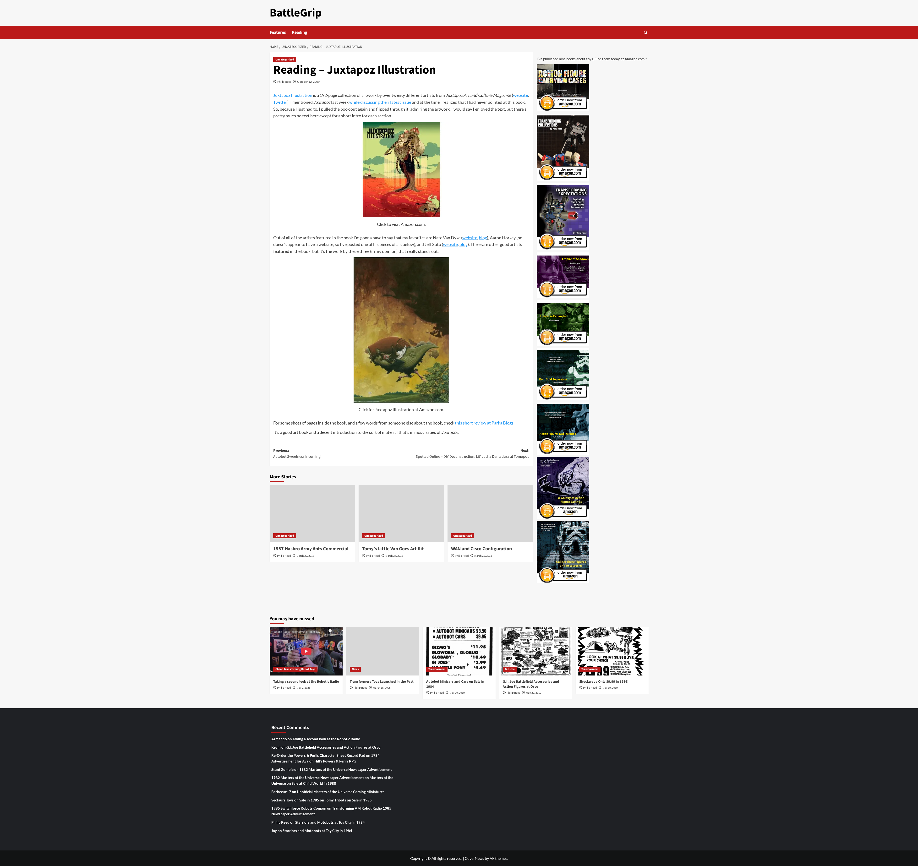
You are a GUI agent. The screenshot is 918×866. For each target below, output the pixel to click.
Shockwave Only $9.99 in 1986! (603, 681)
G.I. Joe (510, 669)
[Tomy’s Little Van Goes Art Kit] (401, 513)
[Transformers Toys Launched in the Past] (382, 651)
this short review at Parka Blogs (484, 422)
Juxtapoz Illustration (292, 95)
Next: (473, 453)
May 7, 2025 (303, 688)
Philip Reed (284, 81)
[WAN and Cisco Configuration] (490, 513)
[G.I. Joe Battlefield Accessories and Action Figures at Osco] (535, 651)
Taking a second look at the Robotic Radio (306, 681)
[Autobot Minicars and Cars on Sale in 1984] (459, 651)
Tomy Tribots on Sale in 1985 (348, 800)
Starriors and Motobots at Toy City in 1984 (330, 822)
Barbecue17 (281, 792)
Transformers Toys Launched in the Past (382, 681)
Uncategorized (284, 60)
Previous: (297, 453)
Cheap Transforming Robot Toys (295, 669)
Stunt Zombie (282, 769)
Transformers (436, 669)
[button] (646, 32)
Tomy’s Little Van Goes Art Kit (393, 548)
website (520, 95)
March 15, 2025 (382, 688)
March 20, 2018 (483, 556)
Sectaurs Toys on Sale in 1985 (295, 800)
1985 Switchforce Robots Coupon (298, 808)
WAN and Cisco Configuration (481, 548)
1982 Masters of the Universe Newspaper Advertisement (345, 769)
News (355, 669)
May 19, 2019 (610, 688)
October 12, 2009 (308, 81)
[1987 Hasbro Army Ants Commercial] (312, 513)
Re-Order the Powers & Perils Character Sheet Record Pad (318, 755)
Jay (274, 830)
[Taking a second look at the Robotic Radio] (306, 651)
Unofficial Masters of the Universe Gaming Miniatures (340, 792)
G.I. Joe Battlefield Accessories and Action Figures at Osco (531, 684)
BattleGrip (296, 13)
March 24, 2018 (394, 556)
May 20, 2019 (457, 693)
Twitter (280, 102)
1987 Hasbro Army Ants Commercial (311, 548)
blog (483, 237)
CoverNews (474, 858)
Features (278, 32)
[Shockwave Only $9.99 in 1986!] (612, 651)
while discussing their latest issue (380, 102)
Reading (299, 32)
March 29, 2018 (305, 556)
